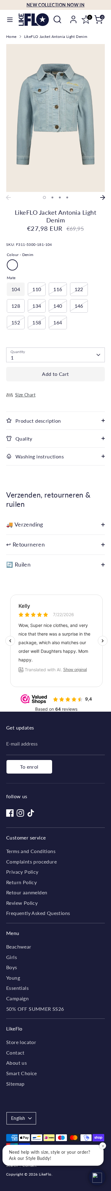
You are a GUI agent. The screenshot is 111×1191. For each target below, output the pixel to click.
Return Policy (21, 882)
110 (36, 289)
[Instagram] (20, 813)
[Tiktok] (31, 813)
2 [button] (52, 197)
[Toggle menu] (9, 19)
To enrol (29, 767)
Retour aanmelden (26, 892)
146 (79, 306)
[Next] (102, 197)
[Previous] (8, 197)
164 (57, 322)
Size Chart (25, 394)
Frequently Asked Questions (38, 913)
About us (16, 1063)
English (18, 1118)
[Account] (73, 17)
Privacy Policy (22, 872)
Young (13, 978)
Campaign (17, 998)
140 (57, 306)
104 (15, 289)
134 (36, 306)
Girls (11, 957)
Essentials (17, 988)
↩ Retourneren (25, 544)
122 (79, 289)
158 (36, 322)
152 (15, 322)
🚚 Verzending (24, 524)
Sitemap (15, 1084)
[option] (55, 118)
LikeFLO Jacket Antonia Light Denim (56, 36)
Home (11, 36)
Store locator (21, 1042)
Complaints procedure (31, 861)
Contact (15, 1052)
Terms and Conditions (31, 851)
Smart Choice (21, 1073)
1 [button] (44, 197)
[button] (97, 1177)
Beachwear (18, 946)
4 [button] (67, 197)
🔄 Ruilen (18, 564)
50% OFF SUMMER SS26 (35, 1009)
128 (15, 306)
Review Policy (22, 903)
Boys (11, 967)
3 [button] (60, 197)
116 (57, 289)
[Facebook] (10, 813)
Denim (12, 264)
